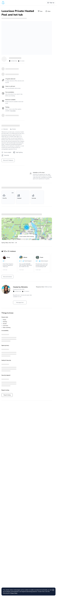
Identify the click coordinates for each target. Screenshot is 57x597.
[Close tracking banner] (53, 590)
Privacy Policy (13, 593)
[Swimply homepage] (13, 2)
